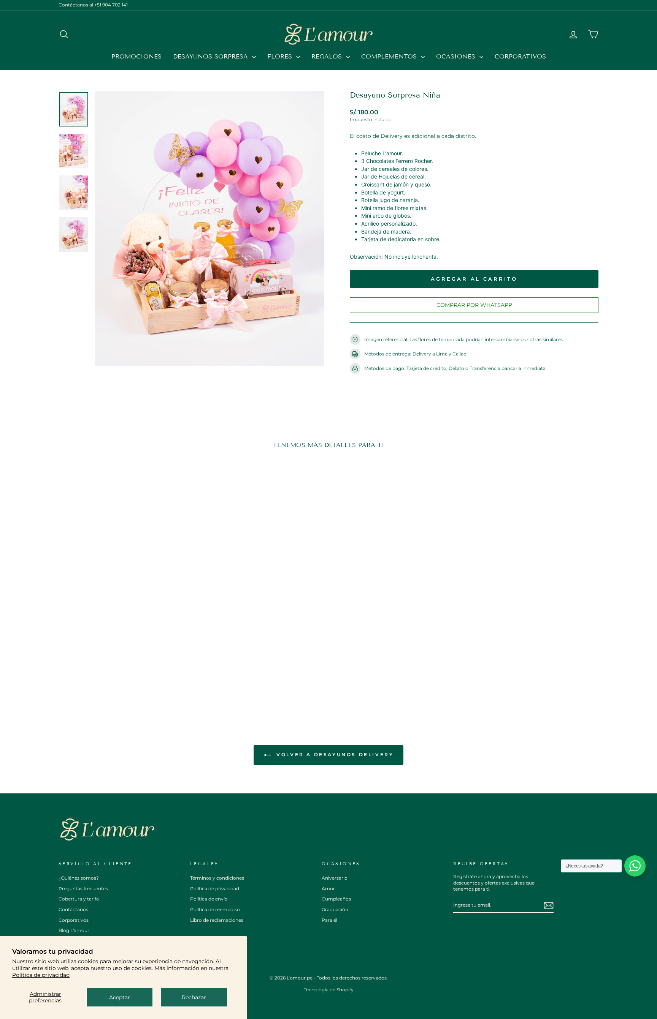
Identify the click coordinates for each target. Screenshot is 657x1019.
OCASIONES (457, 56)
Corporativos (74, 920)
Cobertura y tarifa (79, 899)
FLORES (280, 56)
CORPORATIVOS (520, 56)
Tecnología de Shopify (329, 989)
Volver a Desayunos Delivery (334, 754)
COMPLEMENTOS (390, 56)
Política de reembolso (215, 909)
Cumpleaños (336, 899)
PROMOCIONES (136, 56)
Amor (328, 888)
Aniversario (335, 878)
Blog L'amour (74, 930)
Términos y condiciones (217, 878)
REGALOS (327, 56)
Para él (329, 920)
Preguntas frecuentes (83, 888)
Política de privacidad (41, 975)
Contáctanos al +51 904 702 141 (93, 5)
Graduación (335, 909)
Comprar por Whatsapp (474, 305)
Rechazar (194, 997)
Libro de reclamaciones (216, 920)
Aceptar (119, 997)
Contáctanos (73, 909)
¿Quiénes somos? (79, 878)
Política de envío (209, 899)
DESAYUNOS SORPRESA (211, 56)
